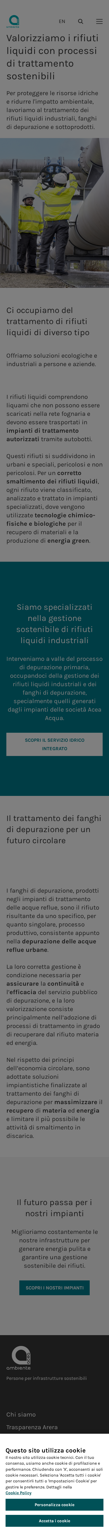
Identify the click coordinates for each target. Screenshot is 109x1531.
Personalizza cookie (54, 1504)
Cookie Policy (18, 1492)
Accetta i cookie (54, 1520)
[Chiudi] (97, 1443)
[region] (54, 1482)
